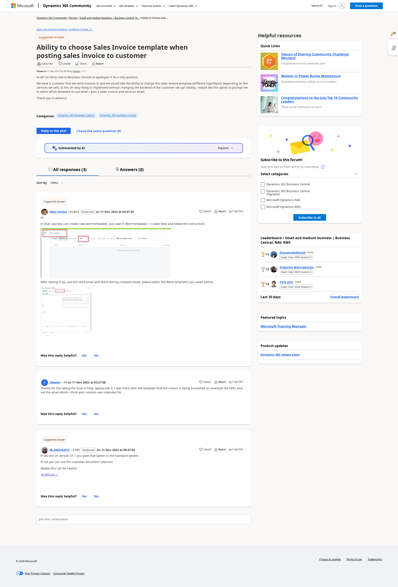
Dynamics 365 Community (67, 5)
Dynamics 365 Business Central (76, 115)
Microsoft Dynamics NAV (283, 200)
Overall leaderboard (344, 297)
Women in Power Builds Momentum (311, 76)
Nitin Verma (58, 212)
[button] (317, 5)
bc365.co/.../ (49, 474)
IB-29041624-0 (59, 450)
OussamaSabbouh (293, 252)
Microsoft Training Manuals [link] (283, 326)
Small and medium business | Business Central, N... (109, 18)
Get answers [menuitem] (126, 6)
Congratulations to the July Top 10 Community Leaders (319, 99)
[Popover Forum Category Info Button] (323, 166)
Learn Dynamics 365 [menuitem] (181, 6)
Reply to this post (53, 131)
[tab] (67, 171)
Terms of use (354, 559)
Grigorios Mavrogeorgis (297, 267)
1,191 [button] (76, 450)
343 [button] (299, 282)
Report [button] (99, 63)
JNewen (76, 71)
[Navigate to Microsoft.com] (22, 5)
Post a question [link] (366, 6)
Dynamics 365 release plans (280, 355)
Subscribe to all (310, 217)
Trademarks (375, 559)
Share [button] (83, 63)
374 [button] (319, 267)
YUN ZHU (286, 282)
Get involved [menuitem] (104, 6)
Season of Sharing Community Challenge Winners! (315, 56)
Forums (73, 18)
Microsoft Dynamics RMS (283, 207)
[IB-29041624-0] (44, 450)
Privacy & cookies (330, 559)
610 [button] (311, 252)
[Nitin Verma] (44, 212)
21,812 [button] (74, 212)
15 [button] (84, 71)
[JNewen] (44, 382)
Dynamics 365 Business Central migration (288, 192)
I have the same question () (98, 131)
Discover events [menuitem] (151, 6)
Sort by (41, 183)
